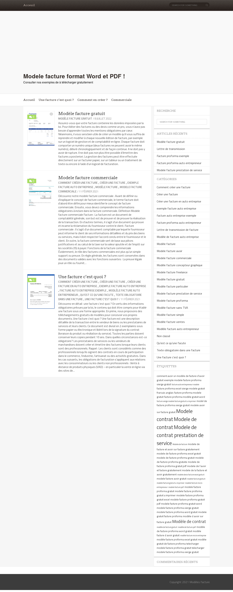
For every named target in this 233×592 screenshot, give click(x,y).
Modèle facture (106, 187)
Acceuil (29, 5)
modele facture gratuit (196, 478)
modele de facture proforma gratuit (176, 458)
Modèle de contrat (189, 521)
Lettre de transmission (171, 149)
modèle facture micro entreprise (193, 535)
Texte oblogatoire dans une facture (178, 350)
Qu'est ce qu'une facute (96, 295)
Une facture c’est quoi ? (56, 100)
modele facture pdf (176, 487)
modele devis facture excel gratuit (190, 474)
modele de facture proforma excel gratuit (179, 453)
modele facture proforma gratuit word (181, 504)
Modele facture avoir (169, 251)
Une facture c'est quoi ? (101, 299)
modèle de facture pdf (187, 527)
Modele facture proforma (172, 300)
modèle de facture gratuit (167, 527)
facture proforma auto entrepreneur (179, 222)
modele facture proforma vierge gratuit (178, 508)
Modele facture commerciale (88, 177)
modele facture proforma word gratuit (177, 512)
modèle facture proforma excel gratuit (177, 539)
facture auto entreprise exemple (83, 290)
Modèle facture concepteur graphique (179, 265)
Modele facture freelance (172, 272)
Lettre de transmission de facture (177, 229)
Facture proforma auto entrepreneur (179, 163)
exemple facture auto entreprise (122, 286)
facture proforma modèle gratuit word (184, 397)
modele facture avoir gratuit (171, 478)
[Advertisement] (116, 44)
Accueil (29, 100)
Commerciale (121, 100)
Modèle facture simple (170, 315)
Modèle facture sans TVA (172, 307)
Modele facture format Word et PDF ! (74, 76)
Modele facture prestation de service (179, 170)
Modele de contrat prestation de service (180, 435)
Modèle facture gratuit (81, 113)
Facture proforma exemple (173, 156)
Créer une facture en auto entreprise (179, 201)
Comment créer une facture (78, 183)
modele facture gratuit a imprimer (170, 483)
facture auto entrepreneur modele (185, 384)
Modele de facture (180, 444)
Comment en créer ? (92, 100)
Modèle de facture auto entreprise (178, 237)
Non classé (163, 336)
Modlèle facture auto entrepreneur (178, 329)
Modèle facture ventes (171, 322)
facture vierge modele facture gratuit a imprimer (176, 401)
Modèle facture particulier (172, 286)
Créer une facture (112, 183)
